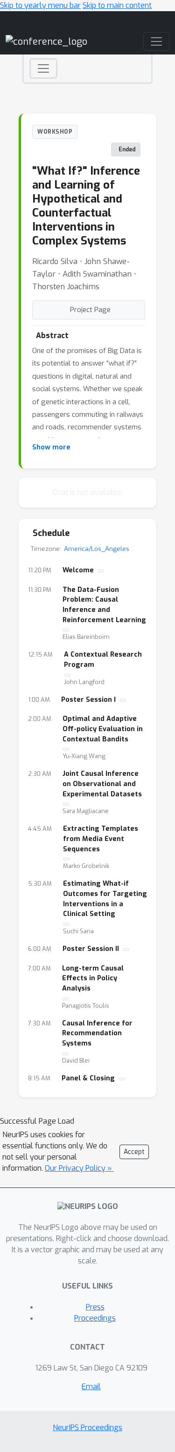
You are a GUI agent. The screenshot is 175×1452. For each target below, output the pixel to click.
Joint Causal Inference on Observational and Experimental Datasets (102, 783)
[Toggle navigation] (43, 68)
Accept (134, 1151)
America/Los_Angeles (96, 548)
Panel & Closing (88, 1078)
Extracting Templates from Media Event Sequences (100, 838)
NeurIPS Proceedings (87, 1427)
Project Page (90, 309)
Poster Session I (88, 699)
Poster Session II (91, 948)
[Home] (46, 41)
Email (91, 1386)
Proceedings (95, 1318)
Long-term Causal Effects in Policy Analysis (93, 978)
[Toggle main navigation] (156, 41)
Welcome (78, 570)
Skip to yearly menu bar (40, 5)
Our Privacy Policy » (79, 1168)
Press (95, 1307)
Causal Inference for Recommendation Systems (97, 1033)
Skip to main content (117, 5)
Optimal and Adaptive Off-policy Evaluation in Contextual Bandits (103, 728)
